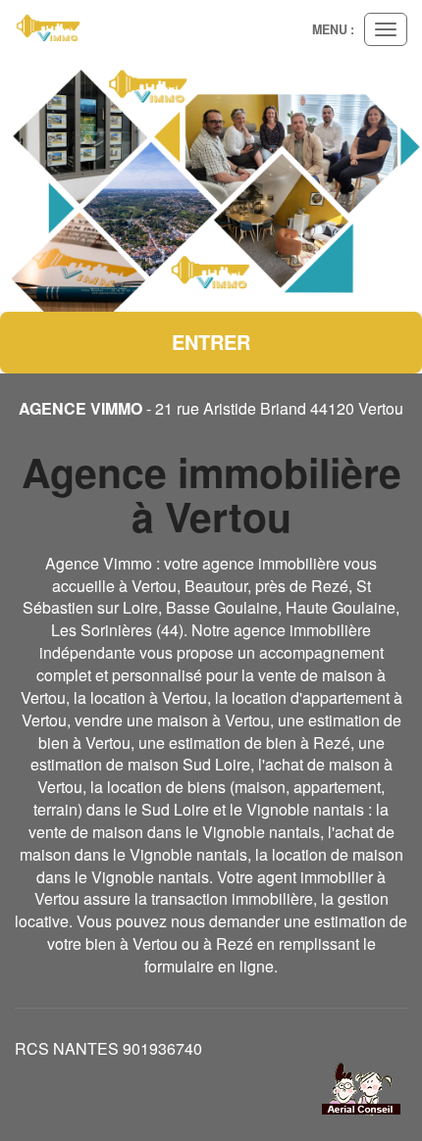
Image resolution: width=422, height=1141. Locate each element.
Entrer (211, 341)
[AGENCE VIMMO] (49, 29)
